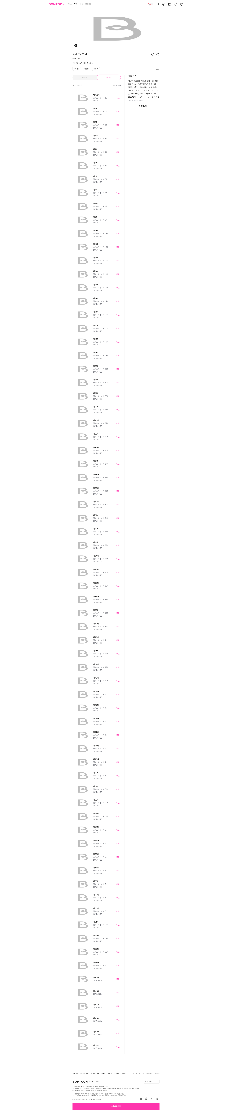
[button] (116, 1106)
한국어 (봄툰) (148, 1081)
